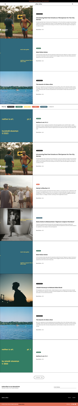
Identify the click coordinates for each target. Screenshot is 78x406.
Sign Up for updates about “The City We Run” (39, 1)
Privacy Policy (21, 404)
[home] (38, 4)
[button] (5, 4)
